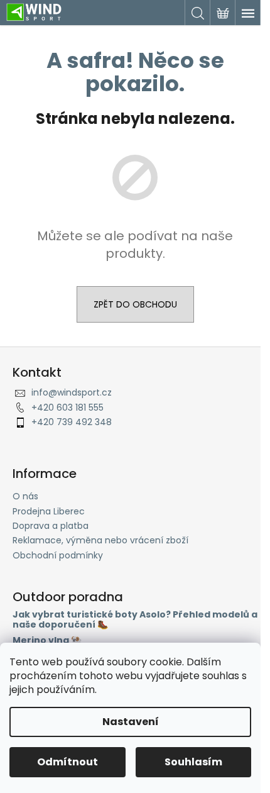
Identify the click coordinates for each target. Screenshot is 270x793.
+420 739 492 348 (71, 422)
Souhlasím (193, 762)
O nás (25, 496)
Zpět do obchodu (135, 304)
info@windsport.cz (71, 392)
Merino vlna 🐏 (47, 640)
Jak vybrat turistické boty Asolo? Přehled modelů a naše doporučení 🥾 (135, 619)
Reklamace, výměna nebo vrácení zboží (100, 540)
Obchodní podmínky (58, 555)
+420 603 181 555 (67, 407)
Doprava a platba (51, 525)
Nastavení (130, 721)
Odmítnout (67, 762)
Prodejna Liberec (49, 511)
